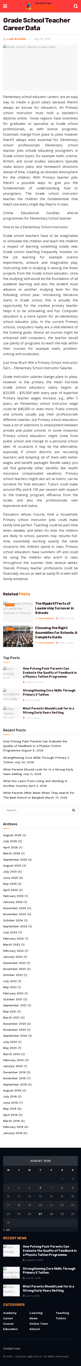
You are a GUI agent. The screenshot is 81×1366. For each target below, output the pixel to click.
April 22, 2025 (66, 618)
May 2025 (10, 883)
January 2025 (12, 902)
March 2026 (11, 853)
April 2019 (10, 1114)
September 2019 (15, 1084)
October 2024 (13, 920)
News (33, 1318)
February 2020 (13, 1060)
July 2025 (10, 871)
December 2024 (14, 908)
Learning (36, 1313)
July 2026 (10, 841)
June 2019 (10, 1102)
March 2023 (11, 944)
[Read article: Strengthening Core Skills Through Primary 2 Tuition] (11, 694)
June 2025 (10, 877)
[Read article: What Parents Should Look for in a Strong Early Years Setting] (11, 712)
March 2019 (11, 1120)
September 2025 (15, 859)
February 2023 (13, 950)
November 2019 (14, 1078)
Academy (10, 1313)
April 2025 (10, 890)
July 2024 (10, 932)
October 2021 (12, 999)
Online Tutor (38, 1323)
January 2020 (13, 1066)
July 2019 (10, 1096)
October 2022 (13, 975)
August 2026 (12, 835)
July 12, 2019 (42, 39)
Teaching (62, 1313)
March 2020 (11, 1054)
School (10, 605)
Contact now (11, 1348)
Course (8, 1323)
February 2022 (13, 993)
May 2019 (9, 1108)
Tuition (61, 1318)
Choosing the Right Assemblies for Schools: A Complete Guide (56, 632)
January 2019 (12, 1133)
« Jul (6, 1229)
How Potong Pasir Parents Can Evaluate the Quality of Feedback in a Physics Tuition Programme (50, 672)
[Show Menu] (5, 6)
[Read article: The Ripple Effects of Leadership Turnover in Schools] (18, 612)
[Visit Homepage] (40, 6)
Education (10, 1329)
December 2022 (14, 963)
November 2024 (14, 914)
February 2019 (13, 1126)
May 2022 (10, 987)
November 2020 (14, 1029)
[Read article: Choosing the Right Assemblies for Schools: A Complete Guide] (18, 636)
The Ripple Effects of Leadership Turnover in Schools (54, 608)
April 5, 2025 (65, 643)
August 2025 (12, 865)
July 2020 (10, 1042)
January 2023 (13, 956)
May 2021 (9, 1011)
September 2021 (15, 1005)
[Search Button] (76, 6)
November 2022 (14, 969)
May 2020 (10, 1048)
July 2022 (10, 981)
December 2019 (14, 1072)
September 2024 (15, 926)
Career (8, 1318)
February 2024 (13, 938)
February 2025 (13, 896)
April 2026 (10, 847)
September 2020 (15, 1035)
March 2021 (11, 1017)
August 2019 (12, 1090)
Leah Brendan (16, 39)
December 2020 (14, 1023)
